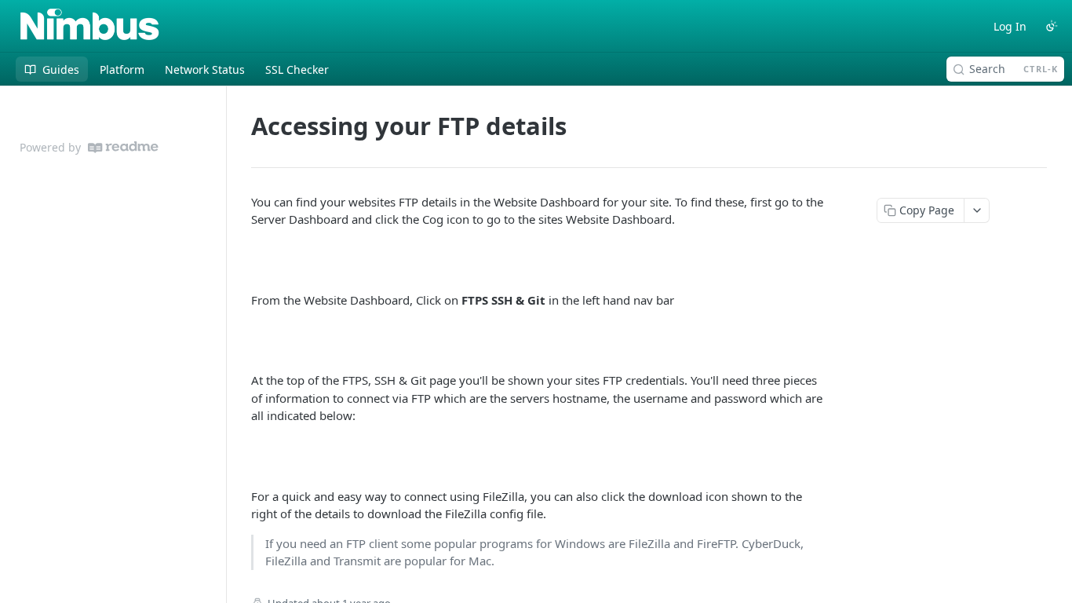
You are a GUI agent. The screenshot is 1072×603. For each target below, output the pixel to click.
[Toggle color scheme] (1051, 25)
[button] (539, 260)
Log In (1010, 26)
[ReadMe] (123, 147)
